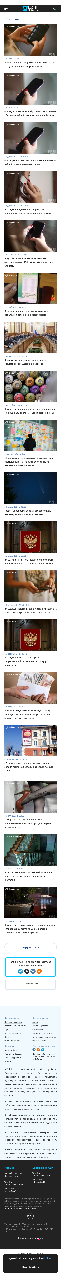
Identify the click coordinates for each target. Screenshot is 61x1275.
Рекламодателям (30, 983)
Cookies (47, 1258)
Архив (35, 1022)
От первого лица (12, 1040)
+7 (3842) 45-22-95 (13, 1184)
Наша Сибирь (10, 1050)
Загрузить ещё (31, 947)
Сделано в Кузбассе (13, 1054)
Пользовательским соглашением (20, 1208)
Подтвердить (30, 1266)
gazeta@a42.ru (11, 1191)
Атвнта (39, 1238)
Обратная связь (40, 1040)
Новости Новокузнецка (15, 1025)
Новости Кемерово (13, 1022)
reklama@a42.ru (40, 1182)
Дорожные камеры (13, 1033)
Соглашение (38, 1029)
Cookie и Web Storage (42, 1033)
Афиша (7, 1029)
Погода (7, 1037)
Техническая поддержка (44, 1037)
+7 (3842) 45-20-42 (41, 1175)
